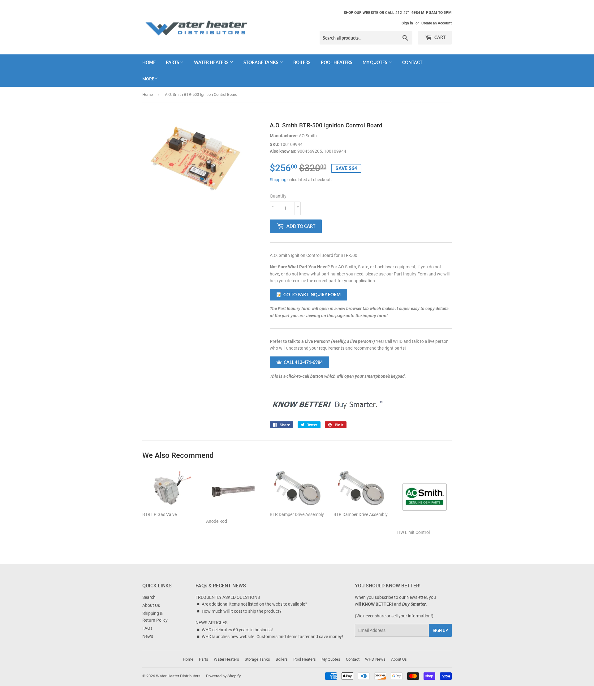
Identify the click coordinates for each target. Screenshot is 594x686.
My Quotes (375, 62)
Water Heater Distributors (178, 676)
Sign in (407, 23)
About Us (151, 605)
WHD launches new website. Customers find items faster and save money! (272, 636)
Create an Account (436, 23)
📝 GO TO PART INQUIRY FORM (308, 294)
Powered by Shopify (223, 676)
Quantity (278, 196)
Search (149, 597)
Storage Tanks (261, 62)
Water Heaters (212, 62)
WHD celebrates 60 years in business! (237, 629)
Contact (412, 62)
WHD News (375, 659)
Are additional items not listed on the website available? (254, 604)
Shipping (278, 179)
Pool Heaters (336, 62)
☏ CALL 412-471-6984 (299, 362)
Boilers (302, 62)
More (148, 78)
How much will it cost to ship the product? (242, 611)
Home (149, 62)
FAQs (147, 628)
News (147, 636)
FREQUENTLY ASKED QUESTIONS (228, 597)
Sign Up (440, 630)
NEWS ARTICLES (211, 622)
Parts (173, 62)
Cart (439, 37)
